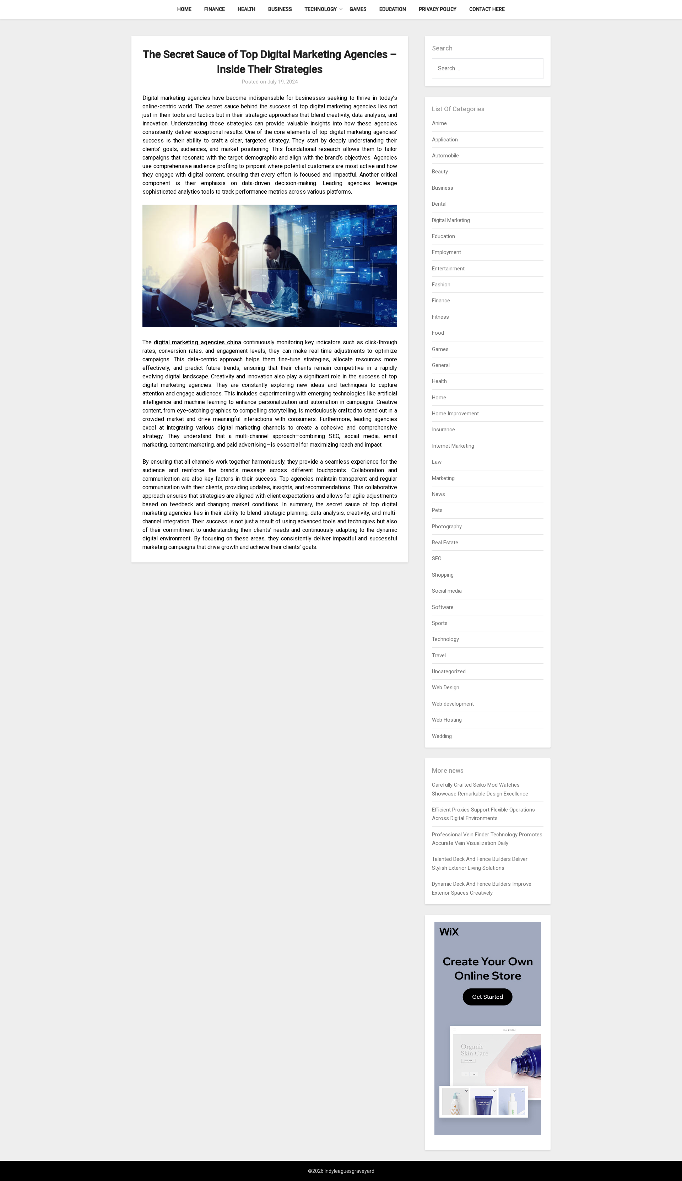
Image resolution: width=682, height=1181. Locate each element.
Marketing (443, 478)
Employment (446, 252)
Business (280, 9)
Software (443, 607)
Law (437, 462)
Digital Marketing (451, 220)
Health (246, 9)
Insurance (443, 429)
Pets (437, 510)
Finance (214, 9)
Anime (439, 123)
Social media (447, 591)
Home (184, 9)
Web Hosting (447, 720)
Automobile (445, 155)
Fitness (440, 317)
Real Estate (445, 542)
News (438, 494)
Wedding (442, 736)
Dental (439, 204)
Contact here (487, 9)
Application (445, 139)
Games (358, 9)
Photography (447, 526)
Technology (321, 9)
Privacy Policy (437, 9)
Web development (453, 704)
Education (392, 9)
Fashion (441, 284)
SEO (437, 558)
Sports (440, 623)
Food (438, 333)
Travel (439, 655)
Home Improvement (455, 413)
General (441, 365)
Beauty (440, 171)
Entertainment (448, 268)
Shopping (443, 575)
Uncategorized (449, 671)
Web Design (445, 687)
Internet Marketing (453, 446)
